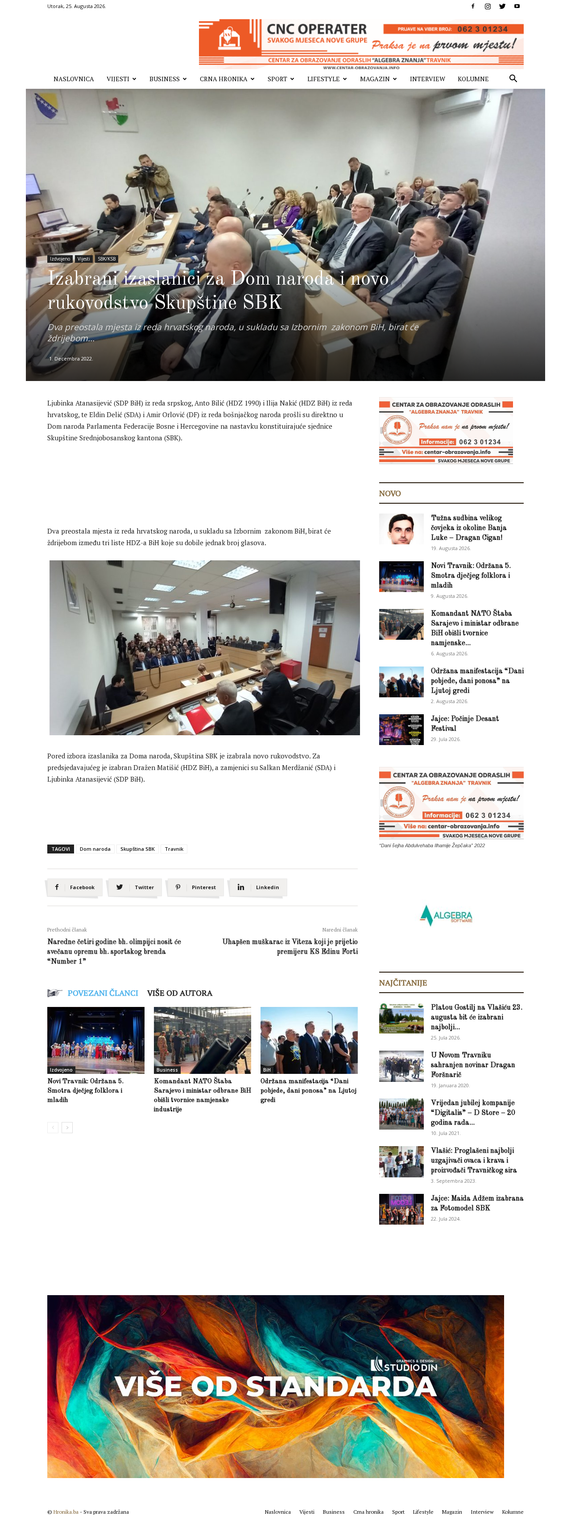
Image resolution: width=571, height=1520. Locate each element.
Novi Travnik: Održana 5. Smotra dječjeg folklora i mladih (85, 1091)
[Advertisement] (209, 475)
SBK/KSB (107, 259)
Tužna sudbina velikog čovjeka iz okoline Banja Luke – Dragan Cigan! (469, 528)
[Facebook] (473, 6)
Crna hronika (224, 79)
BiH (267, 1070)
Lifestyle (323, 79)
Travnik (174, 848)
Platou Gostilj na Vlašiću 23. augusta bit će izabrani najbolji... (476, 1017)
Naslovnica (74, 79)
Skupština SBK (137, 848)
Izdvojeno (60, 259)
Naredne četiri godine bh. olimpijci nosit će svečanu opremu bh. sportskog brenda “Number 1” (114, 952)
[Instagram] (487, 6)
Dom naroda (95, 848)
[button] (513, 79)
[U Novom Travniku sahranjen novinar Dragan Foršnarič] (401, 1066)
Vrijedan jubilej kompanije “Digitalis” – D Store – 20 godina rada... (473, 1113)
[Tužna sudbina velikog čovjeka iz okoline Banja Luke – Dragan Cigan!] (401, 529)
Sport (277, 79)
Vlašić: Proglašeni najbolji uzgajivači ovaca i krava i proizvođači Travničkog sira (474, 1160)
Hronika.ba (66, 1511)
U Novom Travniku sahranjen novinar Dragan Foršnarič (473, 1065)
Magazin (375, 79)
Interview (427, 79)
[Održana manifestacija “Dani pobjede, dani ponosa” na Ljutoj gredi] (309, 1040)
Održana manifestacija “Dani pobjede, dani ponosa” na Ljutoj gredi (308, 1091)
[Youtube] (517, 6)
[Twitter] (502, 6)
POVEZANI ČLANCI (103, 992)
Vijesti (118, 79)
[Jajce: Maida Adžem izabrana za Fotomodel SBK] (401, 1209)
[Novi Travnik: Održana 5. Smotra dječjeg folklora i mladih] (96, 1040)
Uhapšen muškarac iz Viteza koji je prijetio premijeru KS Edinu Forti (290, 947)
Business (164, 79)
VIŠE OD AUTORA (179, 992)
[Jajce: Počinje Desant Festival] (401, 729)
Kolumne (473, 79)
